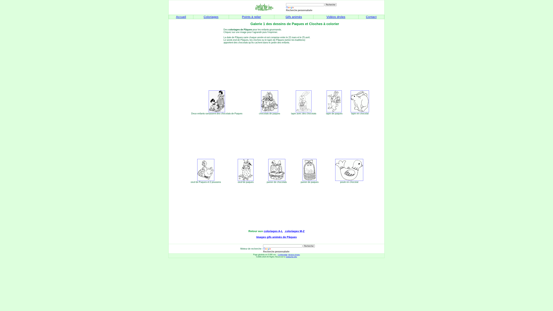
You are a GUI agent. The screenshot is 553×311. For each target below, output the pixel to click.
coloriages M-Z (294, 231)
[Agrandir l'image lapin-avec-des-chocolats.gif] (303, 111)
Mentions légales (294, 255)
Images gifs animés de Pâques (276, 237)
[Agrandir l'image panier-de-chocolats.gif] (276, 180)
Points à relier (251, 17)
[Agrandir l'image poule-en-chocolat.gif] (349, 180)
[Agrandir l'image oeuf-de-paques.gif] (246, 180)
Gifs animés (294, 17)
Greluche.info (291, 257)
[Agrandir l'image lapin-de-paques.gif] (334, 111)
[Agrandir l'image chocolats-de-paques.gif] (269, 111)
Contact (371, 17)
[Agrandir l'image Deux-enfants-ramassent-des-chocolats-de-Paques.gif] (217, 111)
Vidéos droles (335, 17)
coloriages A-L (273, 231)
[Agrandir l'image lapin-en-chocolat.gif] (360, 111)
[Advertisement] (282, 67)
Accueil (181, 17)
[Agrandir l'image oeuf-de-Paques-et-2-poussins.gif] (205, 180)
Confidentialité (282, 255)
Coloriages (211, 17)
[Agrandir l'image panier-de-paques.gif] (310, 180)
